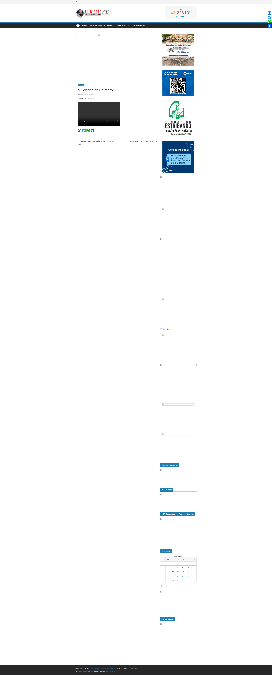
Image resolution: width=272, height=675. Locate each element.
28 (173, 580)
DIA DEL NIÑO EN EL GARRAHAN (141, 141)
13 (168, 572)
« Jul (161, 586)
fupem (92, 94)
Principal (81, 85)
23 (183, 576)
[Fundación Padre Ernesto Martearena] (78, 25)
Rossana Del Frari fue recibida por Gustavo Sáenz (95, 142)
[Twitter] (269, 17)
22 (178, 576)
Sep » (166, 586)
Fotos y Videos (139, 25)
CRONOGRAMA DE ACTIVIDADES (101, 25)
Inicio (84, 25)
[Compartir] (269, 26)
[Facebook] (269, 13)
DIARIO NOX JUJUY (122, 25)
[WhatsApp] (269, 22)
